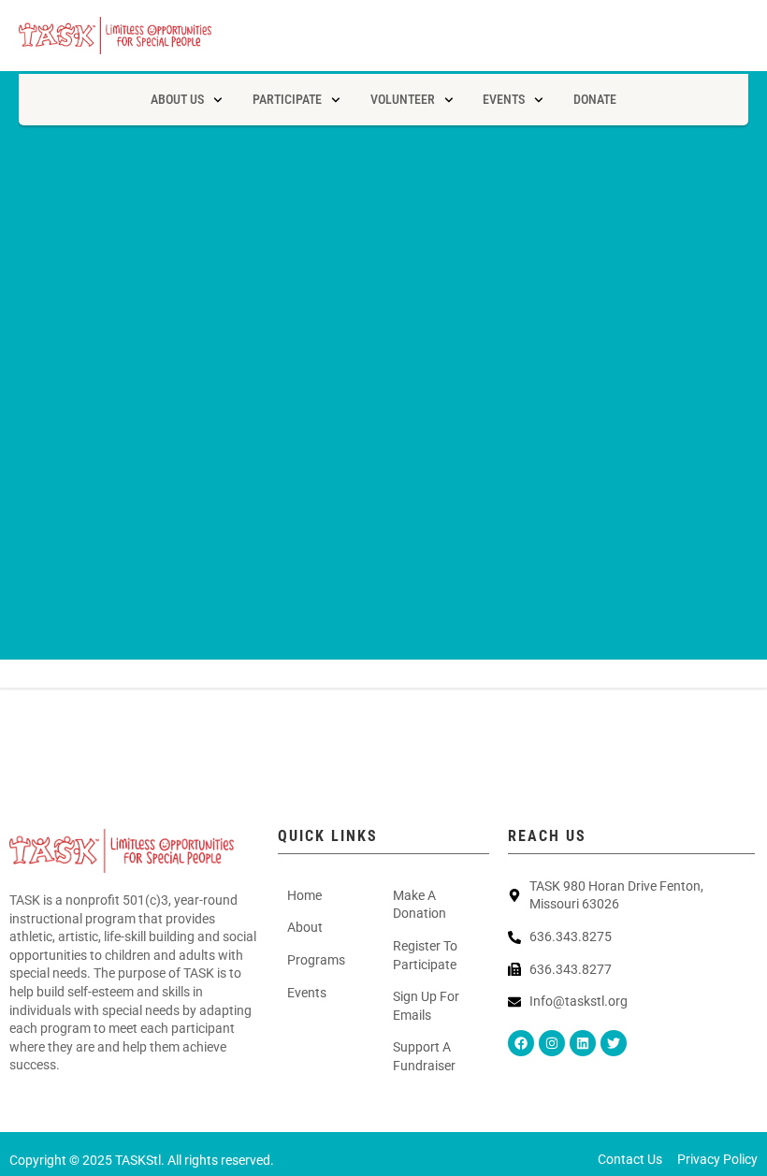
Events (504, 99)
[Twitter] (614, 1043)
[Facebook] (521, 1043)
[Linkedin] (583, 1043)
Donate (594, 99)
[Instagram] (552, 1043)
